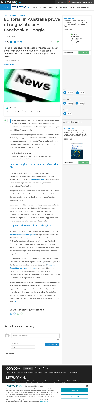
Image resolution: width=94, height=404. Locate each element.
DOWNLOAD (84, 52)
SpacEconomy (75, 7)
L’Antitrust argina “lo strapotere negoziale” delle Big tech (31, 156)
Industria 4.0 (64, 7)
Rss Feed (24, 372)
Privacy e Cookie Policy (34, 372)
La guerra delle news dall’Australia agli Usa (26, 159)
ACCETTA (74, 390)
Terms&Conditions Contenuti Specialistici (55, 372)
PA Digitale (85, 7)
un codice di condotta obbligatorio (23, 235)
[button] (5, 7)
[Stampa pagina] (21, 41)
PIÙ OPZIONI (74, 396)
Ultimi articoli (36, 7)
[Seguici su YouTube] (47, 368)
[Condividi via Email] (14, 41)
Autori (13, 372)
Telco (56, 7)
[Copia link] (17, 41)
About (8, 372)
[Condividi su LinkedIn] (11, 41)
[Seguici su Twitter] (39, 368)
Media (13, 36)
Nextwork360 (10, 381)
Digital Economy (47, 7)
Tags (18, 372)
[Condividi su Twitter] (7, 41)
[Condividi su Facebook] (4, 41)
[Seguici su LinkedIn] (36, 368)
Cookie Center (73, 372)
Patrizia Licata (9, 64)
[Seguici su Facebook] (43, 368)
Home (6, 36)
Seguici (27, 368)
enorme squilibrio (37, 179)
